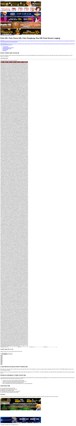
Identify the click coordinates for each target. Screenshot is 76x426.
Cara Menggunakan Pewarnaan (8, 47)
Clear (2, 58)
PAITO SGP (12, 35)
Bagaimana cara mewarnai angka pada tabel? (9, 389)
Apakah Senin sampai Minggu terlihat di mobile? (10, 392)
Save (4, 58)
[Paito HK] (2, 0)
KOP (19, 346)
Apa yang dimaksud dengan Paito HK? (8, 388)
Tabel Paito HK (5, 46)
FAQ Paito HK (5, 49)
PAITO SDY (7, 35)
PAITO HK (2, 35)
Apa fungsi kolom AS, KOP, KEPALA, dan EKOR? (10, 391)
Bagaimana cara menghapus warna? (7, 390)
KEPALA (31, 346)
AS (7, 346)
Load (7, 58)
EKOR (45, 346)
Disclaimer (4, 50)
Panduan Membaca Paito (7, 48)
